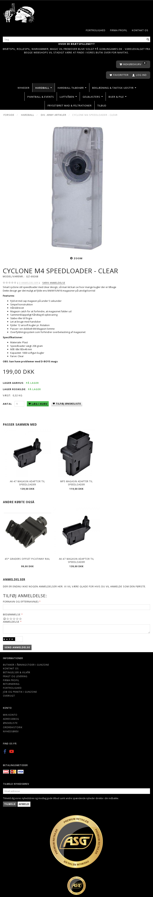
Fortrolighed (95, 30)
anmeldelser (28, 282)
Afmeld (24, 804)
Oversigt (9, 695)
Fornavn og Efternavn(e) (20, 601)
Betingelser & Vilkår (16, 672)
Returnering (11, 683)
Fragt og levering (15, 676)
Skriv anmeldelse (53, 282)
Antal (8, 403)
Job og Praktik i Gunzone (20, 691)
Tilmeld (9, 804)
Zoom (78, 258)
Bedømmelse (12, 614)
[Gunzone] (19, 11)
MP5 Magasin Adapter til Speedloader (76, 483)
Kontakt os (140, 30)
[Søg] (148, 39)
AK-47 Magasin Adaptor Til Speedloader (27, 483)
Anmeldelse (11, 621)
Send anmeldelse (17, 647)
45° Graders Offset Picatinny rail (27, 558)
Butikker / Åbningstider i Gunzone (26, 664)
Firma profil (118, 30)
